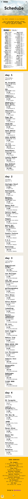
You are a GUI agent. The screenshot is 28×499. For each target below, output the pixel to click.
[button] (1, 2)
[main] (14, 8)
